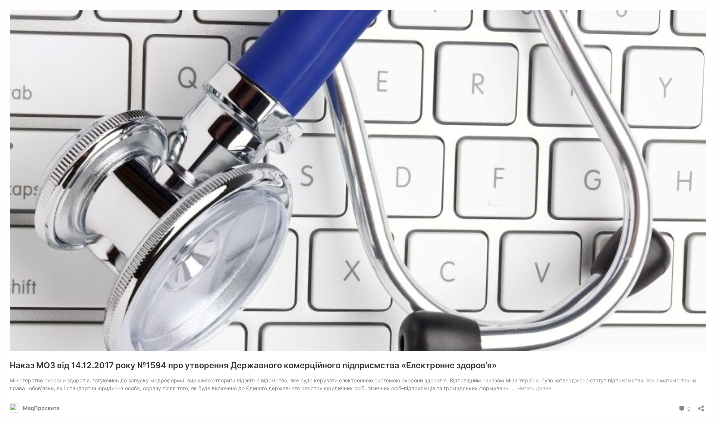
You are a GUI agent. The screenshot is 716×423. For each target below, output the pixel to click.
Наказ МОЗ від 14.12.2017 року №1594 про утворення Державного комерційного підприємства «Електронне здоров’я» (253, 365)
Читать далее (534, 388)
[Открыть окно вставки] (701, 406)
